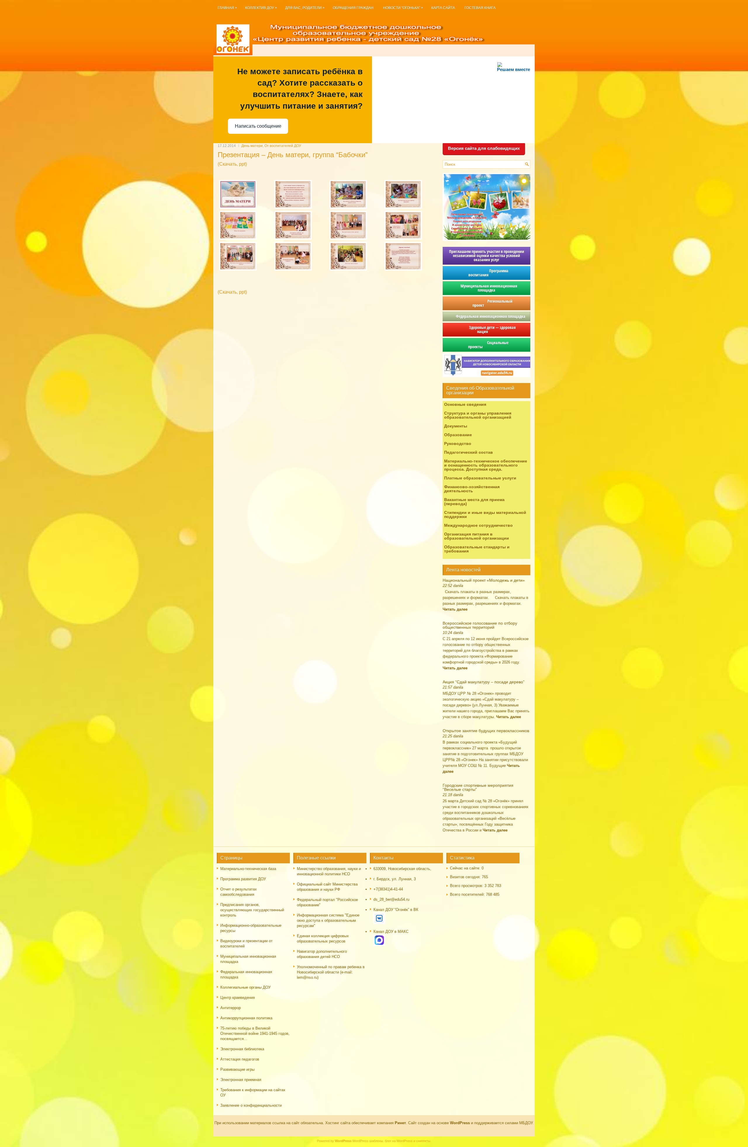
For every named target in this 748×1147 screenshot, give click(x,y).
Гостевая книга (480, 8)
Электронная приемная (240, 1079)
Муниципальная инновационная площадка (486, 288)
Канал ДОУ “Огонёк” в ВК (395, 909)
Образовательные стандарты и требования (477, 549)
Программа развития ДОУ (243, 879)
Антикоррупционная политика (246, 1018)
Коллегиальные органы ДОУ (245, 987)
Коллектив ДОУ (261, 8)
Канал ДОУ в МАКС (390, 931)
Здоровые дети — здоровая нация (486, 329)
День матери (252, 146)
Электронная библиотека (242, 1049)
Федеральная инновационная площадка (486, 316)
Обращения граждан (353, 8)
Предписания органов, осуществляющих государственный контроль (252, 909)
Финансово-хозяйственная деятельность (472, 488)
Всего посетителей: (468, 894)
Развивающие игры (237, 1069)
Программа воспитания (486, 273)
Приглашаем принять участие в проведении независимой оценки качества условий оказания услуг (486, 255)
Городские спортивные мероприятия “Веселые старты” (478, 787)
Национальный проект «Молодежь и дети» (484, 580)
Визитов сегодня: (466, 877)
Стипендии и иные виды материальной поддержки (485, 514)
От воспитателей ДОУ (282, 146)
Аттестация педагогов (239, 1059)
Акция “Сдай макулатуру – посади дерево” (483, 682)
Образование (458, 434)
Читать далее (455, 609)
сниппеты (423, 1141)
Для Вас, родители (305, 8)
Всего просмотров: (467, 885)
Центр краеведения (237, 997)
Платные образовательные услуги (480, 478)
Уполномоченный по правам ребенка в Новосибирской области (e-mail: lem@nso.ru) (331, 972)
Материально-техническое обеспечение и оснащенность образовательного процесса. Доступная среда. (485, 465)
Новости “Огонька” (403, 8)
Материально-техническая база (248, 869)
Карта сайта (443, 8)
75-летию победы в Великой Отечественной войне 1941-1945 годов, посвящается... (255, 1033)
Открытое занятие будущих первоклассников (486, 730)
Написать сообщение (258, 126)
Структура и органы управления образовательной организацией (477, 415)
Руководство (457, 443)
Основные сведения (465, 404)
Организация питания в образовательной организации (476, 536)
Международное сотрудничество (478, 525)
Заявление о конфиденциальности (251, 1105)
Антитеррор (230, 1008)
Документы (455, 426)
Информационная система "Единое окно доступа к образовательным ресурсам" (328, 920)
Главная (227, 8)
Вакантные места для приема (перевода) (474, 501)
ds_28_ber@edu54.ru (391, 899)
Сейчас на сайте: (466, 868)
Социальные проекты (486, 344)
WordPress (360, 1141)
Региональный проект (486, 303)
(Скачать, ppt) (232, 164)
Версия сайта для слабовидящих (484, 148)
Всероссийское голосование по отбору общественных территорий (480, 625)
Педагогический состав (468, 452)
